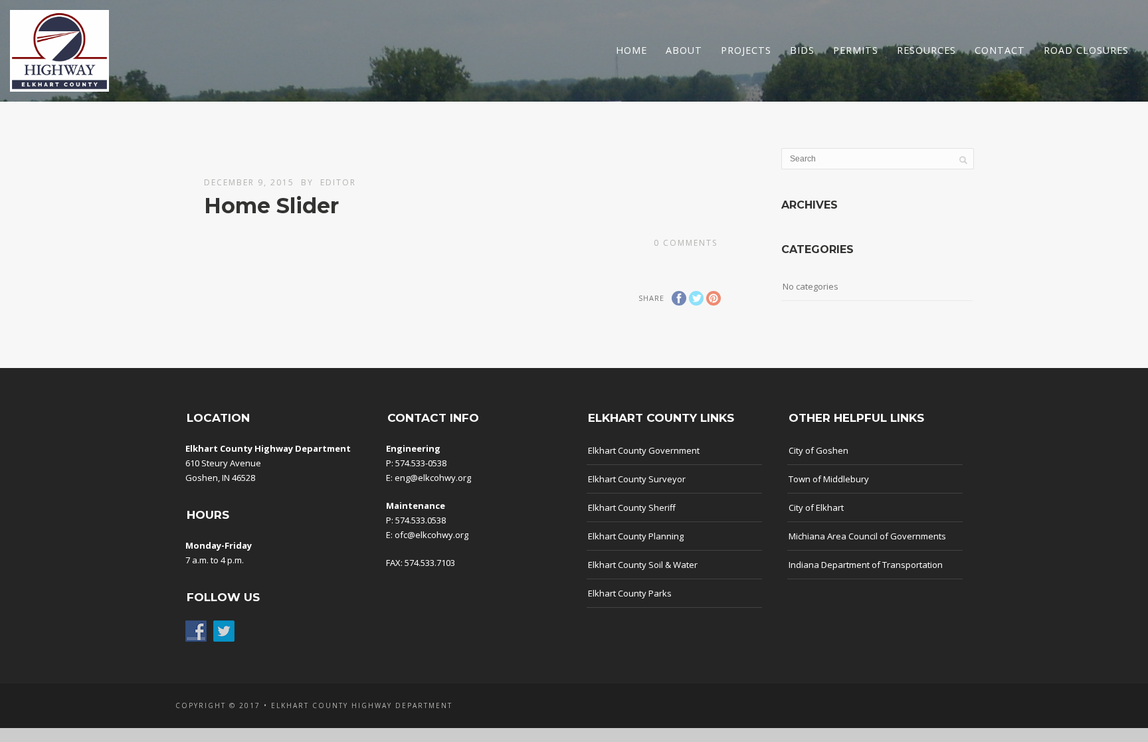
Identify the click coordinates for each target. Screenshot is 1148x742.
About (684, 50)
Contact (1000, 50)
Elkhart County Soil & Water (643, 565)
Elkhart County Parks (630, 593)
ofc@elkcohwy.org (431, 535)
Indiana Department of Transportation (866, 565)
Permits (855, 50)
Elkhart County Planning (636, 536)
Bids (802, 50)
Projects (746, 50)
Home (631, 50)
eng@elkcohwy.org (433, 478)
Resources (926, 50)
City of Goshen (818, 450)
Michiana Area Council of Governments (867, 536)
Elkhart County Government (644, 450)
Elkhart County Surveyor (637, 479)
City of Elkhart (816, 507)
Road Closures (1086, 50)
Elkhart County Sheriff (632, 507)
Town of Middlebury (829, 479)
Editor (338, 182)
